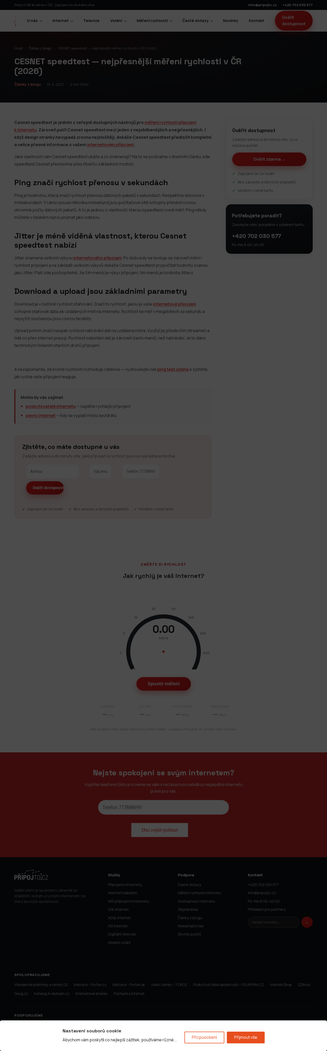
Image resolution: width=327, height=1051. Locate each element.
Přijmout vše (245, 1037)
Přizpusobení (204, 1037)
